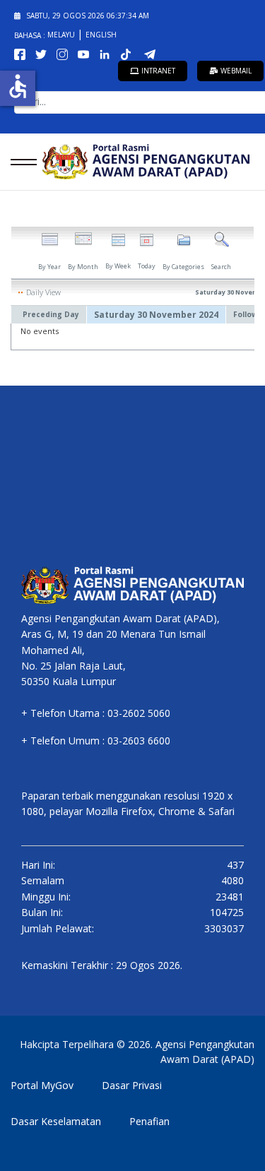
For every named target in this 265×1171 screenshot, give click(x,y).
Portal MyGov (42, 1085)
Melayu (62, 35)
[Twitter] (43, 53)
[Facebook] (22, 53)
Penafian (149, 1121)
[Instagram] (65, 53)
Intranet (157, 71)
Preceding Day (51, 314)
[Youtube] (86, 53)
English (101, 35)
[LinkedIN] (107, 53)
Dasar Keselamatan (56, 1121)
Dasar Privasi (132, 1085)
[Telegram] (152, 53)
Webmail (235, 71)
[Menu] (19, 161)
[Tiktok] (130, 53)
